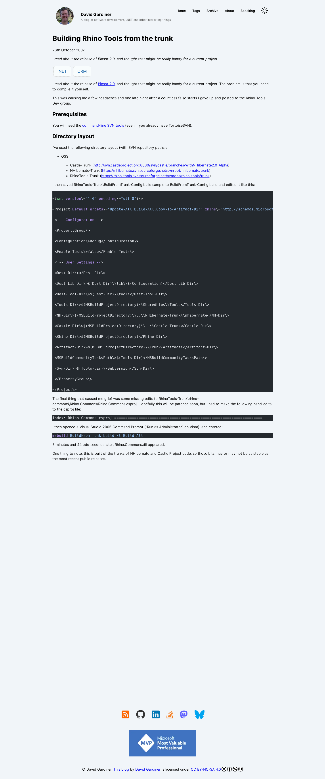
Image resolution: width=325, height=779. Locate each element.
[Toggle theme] (264, 11)
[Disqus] (162, 525)
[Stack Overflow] (169, 715)
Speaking (248, 11)
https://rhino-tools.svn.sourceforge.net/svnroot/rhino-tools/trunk (155, 176)
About (229, 11)
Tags (196, 11)
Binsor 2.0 (106, 84)
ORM (82, 71)
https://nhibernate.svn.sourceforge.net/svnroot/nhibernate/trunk (155, 170)
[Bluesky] (200, 715)
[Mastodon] (184, 715)
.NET (62, 71)
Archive (212, 11)
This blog (121, 769)
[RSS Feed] (125, 715)
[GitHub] (140, 715)
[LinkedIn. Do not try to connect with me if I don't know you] (156, 715)
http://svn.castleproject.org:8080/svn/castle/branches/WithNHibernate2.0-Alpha (161, 165)
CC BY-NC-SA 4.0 (206, 769)
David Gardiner (148, 769)
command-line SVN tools (103, 125)
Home (181, 11)
